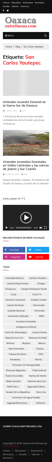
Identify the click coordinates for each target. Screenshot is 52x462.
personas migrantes (16, 370)
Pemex (38, 359)
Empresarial (28, 3)
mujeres (26, 343)
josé (24, 110)
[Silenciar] (40, 227)
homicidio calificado (18, 316)
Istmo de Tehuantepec (16, 332)
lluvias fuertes (39, 332)
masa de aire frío (14, 337)
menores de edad (38, 337)
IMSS (41, 316)
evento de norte (15, 305)
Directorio (25, 6)
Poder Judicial (39, 370)
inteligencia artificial (26, 326)
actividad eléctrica (14, 278)
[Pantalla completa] (45, 227)
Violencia (40, 402)
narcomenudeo (16, 348)
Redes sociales (13, 381)
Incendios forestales (26, 321)
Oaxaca (39, 348)
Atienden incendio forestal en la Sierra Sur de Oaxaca (24, 103)
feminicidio (39, 305)
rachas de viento (37, 375)
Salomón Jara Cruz (37, 381)
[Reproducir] (6, 227)
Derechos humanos (15, 299)
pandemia (15, 359)
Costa (13, 294)
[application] (26, 218)
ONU (40, 354)
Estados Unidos (39, 299)
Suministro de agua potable (26, 397)
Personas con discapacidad (26, 364)
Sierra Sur (41, 392)
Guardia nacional (16, 310)
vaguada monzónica (17, 402)
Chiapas (41, 283)
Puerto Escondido (14, 375)
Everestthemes (11, 446)
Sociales (6, 6)
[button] (26, 217)
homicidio (39, 310)
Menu (10, 35)
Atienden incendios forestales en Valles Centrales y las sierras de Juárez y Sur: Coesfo (26, 165)
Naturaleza (16, 3)
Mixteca (10, 343)
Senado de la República (18, 392)
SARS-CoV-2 (13, 386)
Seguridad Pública (36, 386)
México (41, 343)
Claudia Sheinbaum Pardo (34, 288)
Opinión (15, 6)
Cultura (6, 3)
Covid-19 (36, 294)
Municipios (39, 3)
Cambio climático (38, 278)
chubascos (10, 288)
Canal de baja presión (18, 283)
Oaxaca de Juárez (17, 354)
